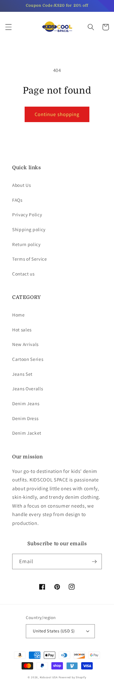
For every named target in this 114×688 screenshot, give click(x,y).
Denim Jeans (25, 403)
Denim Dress (25, 418)
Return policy (26, 244)
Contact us (23, 274)
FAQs (17, 200)
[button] (8, 27)
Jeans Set (22, 374)
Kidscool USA (49, 677)
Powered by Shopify (72, 677)
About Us (21, 185)
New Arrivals (25, 344)
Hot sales (22, 330)
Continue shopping (57, 114)
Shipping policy (29, 229)
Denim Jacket (26, 433)
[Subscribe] (94, 562)
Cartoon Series (27, 359)
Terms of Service (29, 259)
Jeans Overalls (27, 388)
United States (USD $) (53, 631)
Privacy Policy (27, 214)
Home (18, 315)
